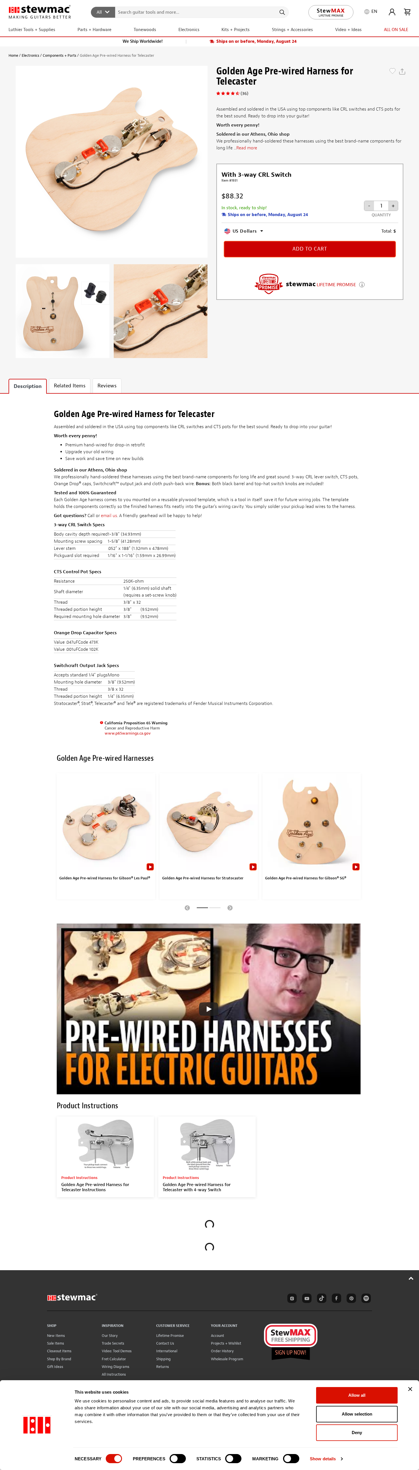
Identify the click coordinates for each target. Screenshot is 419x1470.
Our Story (110, 1335)
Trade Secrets (113, 1343)
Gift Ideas (55, 1366)
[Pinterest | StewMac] (350, 1299)
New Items (56, 1335)
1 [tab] (202, 908)
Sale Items (55, 1343)
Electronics (30, 55)
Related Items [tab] (70, 386)
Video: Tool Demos (117, 1351)
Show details (323, 1458)
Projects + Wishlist (226, 1343)
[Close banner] (410, 1389)
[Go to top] (411, 1278)
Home (13, 55)
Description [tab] (28, 386)
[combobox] (190, 12)
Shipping (163, 1359)
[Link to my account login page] (392, 12)
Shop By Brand (59, 1359)
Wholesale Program (227, 1359)
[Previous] (187, 907)
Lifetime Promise (170, 1335)
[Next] (230, 907)
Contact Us (165, 1343)
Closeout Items (59, 1351)
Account (217, 1335)
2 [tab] (215, 908)
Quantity (381, 215)
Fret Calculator (114, 1359)
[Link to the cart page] (407, 12)
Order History (222, 1351)
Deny (357, 1432)
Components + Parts (59, 55)
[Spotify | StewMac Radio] (365, 1299)
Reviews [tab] (107, 386)
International (166, 1351)
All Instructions (114, 1374)
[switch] (178, 1458)
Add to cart (309, 249)
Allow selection (357, 1414)
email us (109, 516)
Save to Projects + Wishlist (392, 71)
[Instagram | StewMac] (291, 1299)
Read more (246, 148)
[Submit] (281, 12)
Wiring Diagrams (115, 1366)
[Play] (208, 1009)
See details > (361, 284)
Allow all (356, 1395)
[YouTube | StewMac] (306, 1299)
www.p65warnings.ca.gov (128, 733)
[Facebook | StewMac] (335, 1299)
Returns (162, 1366)
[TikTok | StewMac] (320, 1299)
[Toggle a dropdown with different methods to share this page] (402, 71)
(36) (244, 93)
